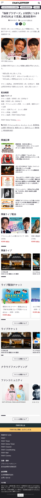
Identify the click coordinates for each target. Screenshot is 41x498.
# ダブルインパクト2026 (10, 7)
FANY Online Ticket (7, 444)
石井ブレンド (29, 128)
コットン (24, 125)
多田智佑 (36, 125)
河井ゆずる (10, 128)
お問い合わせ (5, 477)
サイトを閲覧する (19, 323)
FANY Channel (6, 447)
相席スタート (19, 128)
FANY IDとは (20, 425)
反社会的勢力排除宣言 (8, 466)
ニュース (23, 20)
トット (30, 125)
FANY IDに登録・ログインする (20, 429)
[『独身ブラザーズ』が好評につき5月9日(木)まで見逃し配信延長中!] (16, 23)
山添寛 (3, 128)
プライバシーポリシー (8, 464)
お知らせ (29, 20)
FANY (5, 125)
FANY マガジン (8, 61)
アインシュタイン (14, 125)
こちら (18, 120)
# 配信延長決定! (26, 7)
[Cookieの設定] (27, 489)
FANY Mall (4, 453)
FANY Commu (6, 455)
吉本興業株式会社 (7, 475)
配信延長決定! (8, 130)
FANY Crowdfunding (8, 450)
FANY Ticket (5, 441)
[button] (39, 2)
